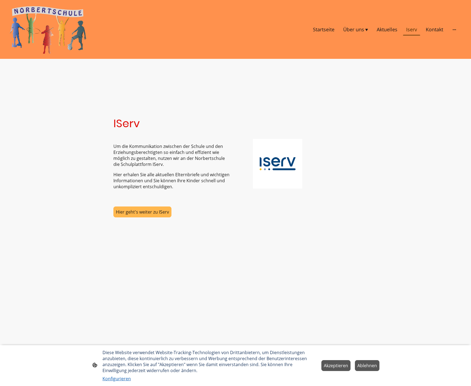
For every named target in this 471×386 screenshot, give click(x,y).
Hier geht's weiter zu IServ (142, 212)
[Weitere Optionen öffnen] (454, 29)
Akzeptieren (336, 366)
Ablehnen (367, 366)
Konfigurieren (116, 379)
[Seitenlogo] (48, 29)
